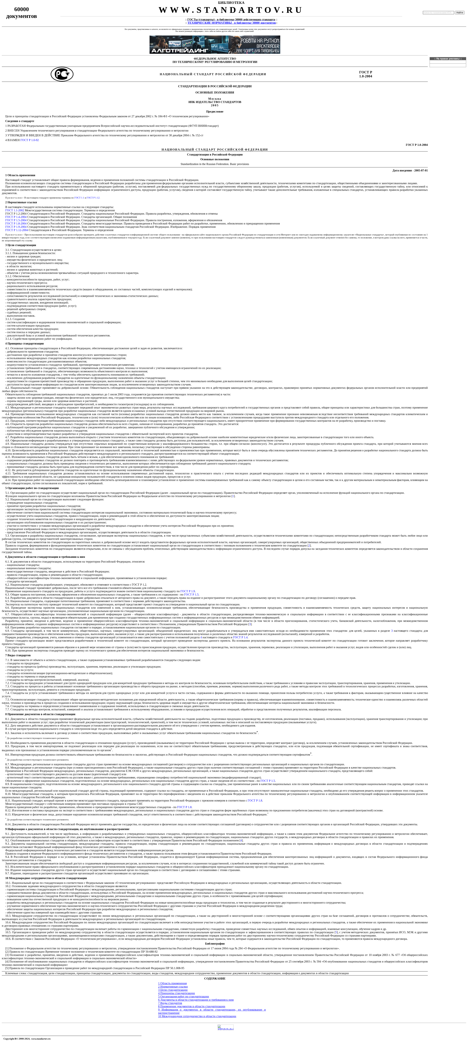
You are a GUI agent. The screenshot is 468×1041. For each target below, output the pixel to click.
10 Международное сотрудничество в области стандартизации (197, 1016)
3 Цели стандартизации (173, 989)
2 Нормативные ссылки (173, 986)
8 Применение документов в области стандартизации (191, 1006)
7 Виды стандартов (170, 1003)
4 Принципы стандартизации (176, 993)
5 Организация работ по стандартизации (183, 996)
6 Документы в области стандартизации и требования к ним (196, 999)
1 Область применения (172, 983)
